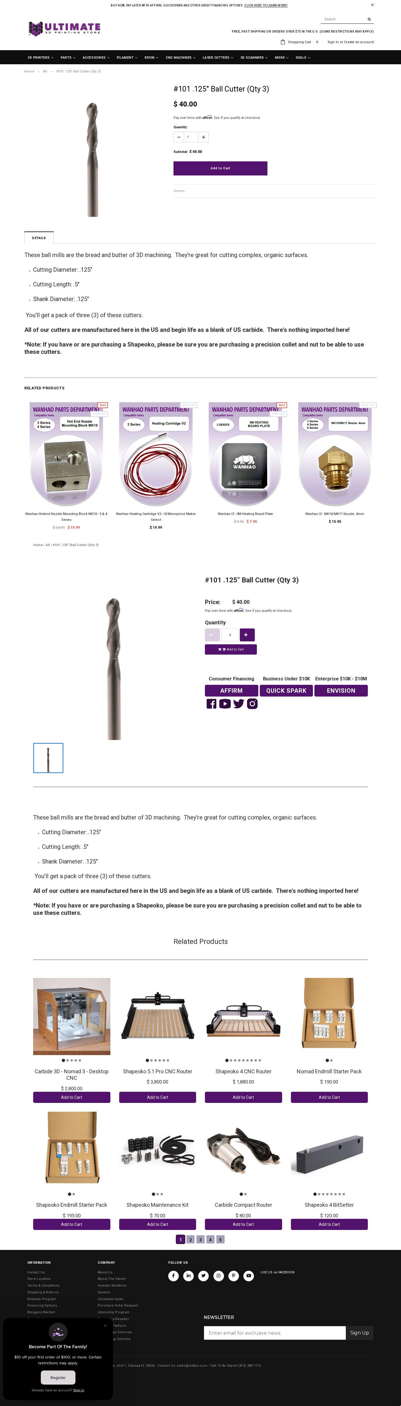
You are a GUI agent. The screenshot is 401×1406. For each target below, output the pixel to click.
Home (29, 71)
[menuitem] (40, 58)
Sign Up (360, 1333)
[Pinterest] (233, 1276)
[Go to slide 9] (260, 1060)
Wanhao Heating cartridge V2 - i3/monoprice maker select (156, 517)
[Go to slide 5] (80, 1060)
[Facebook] (173, 1276)
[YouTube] (248, 1276)
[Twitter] (203, 1276)
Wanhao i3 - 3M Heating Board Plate (245, 514)
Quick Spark (286, 690)
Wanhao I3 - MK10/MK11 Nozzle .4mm (334, 514)
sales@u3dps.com (192, 1366)
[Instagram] (218, 1276)
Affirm (231, 690)
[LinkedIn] (188, 1276)
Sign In (333, 42)
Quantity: (180, 127)
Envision (341, 690)
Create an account (359, 42)
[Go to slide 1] (63, 1060)
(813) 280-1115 (249, 1366)
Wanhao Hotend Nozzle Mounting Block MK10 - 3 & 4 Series (66, 517)
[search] (347, 19)
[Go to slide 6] (168, 1060)
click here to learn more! (266, 5)
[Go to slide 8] (256, 1060)
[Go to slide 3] (71, 1060)
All (45, 71)
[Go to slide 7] (251, 1060)
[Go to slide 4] (76, 1060)
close (372, 5)
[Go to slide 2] (67, 1060)
